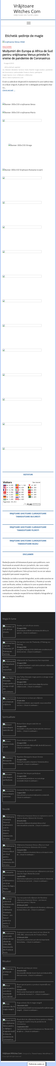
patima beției (18, 72)
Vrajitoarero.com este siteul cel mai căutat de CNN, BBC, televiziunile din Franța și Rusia (33, 933)
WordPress (46, 1053)
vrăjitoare (20, 75)
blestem (8, 70)
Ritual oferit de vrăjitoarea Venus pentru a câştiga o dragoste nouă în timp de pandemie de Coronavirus (35, 1021)
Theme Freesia (37, 1053)
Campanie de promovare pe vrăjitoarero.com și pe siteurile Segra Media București (35, 872)
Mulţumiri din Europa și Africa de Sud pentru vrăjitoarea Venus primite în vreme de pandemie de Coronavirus (27, 54)
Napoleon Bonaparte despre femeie (30, 757)
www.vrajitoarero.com (15, 77)
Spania (9, 75)
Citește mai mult (11, 90)
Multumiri (7, 47)
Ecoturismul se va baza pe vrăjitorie (30, 698)
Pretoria (26, 72)
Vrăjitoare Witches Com (27, 8)
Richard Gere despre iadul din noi (29, 724)
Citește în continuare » (30, 633)
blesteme (14, 70)
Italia (26, 70)
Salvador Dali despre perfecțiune (29, 773)
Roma (32, 72)
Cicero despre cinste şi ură (26, 740)
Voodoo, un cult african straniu (28, 625)
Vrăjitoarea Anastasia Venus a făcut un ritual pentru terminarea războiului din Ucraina (33, 846)
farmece (21, 70)
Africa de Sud (9, 67)
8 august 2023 (9, 63)
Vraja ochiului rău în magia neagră (29, 1003)
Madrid (31, 70)
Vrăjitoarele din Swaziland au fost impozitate (33, 660)
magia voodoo (40, 70)
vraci (14, 75)
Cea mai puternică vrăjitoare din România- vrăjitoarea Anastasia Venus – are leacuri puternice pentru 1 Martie (32, 900)
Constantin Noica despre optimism (29, 790)
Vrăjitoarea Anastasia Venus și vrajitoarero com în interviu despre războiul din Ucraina (35, 817)
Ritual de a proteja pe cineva (27, 968)
